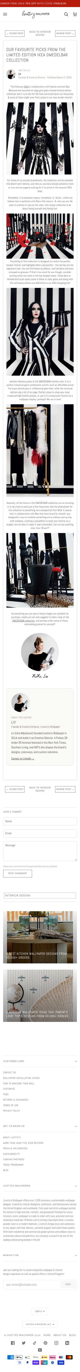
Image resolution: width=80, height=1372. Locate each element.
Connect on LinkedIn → (22, 758)
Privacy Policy (11, 1110)
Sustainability (11, 1154)
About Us (59, 1335)
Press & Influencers (15, 1148)
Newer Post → (65, 33)
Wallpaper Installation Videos (21, 1078)
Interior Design (17, 895)
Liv (13, 722)
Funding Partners (13, 1159)
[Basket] (63, 14)
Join (68, 1284)
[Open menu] (7, 14)
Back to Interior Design (40, 33)
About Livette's (12, 1137)
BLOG (5, 1170)
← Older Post (14, 33)
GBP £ (38, 1311)
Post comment (17, 873)
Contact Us (9, 1072)
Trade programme (13, 1164)
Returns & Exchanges (15, 1099)
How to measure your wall (19, 1083)
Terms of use (10, 1105)
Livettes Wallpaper (20, 1335)
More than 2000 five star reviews (23, 1143)
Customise (9, 1088)
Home (47, 1335)
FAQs (6, 1094)
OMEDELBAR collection (23, 620)
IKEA (26, 86)
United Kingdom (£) (39, 1324)
